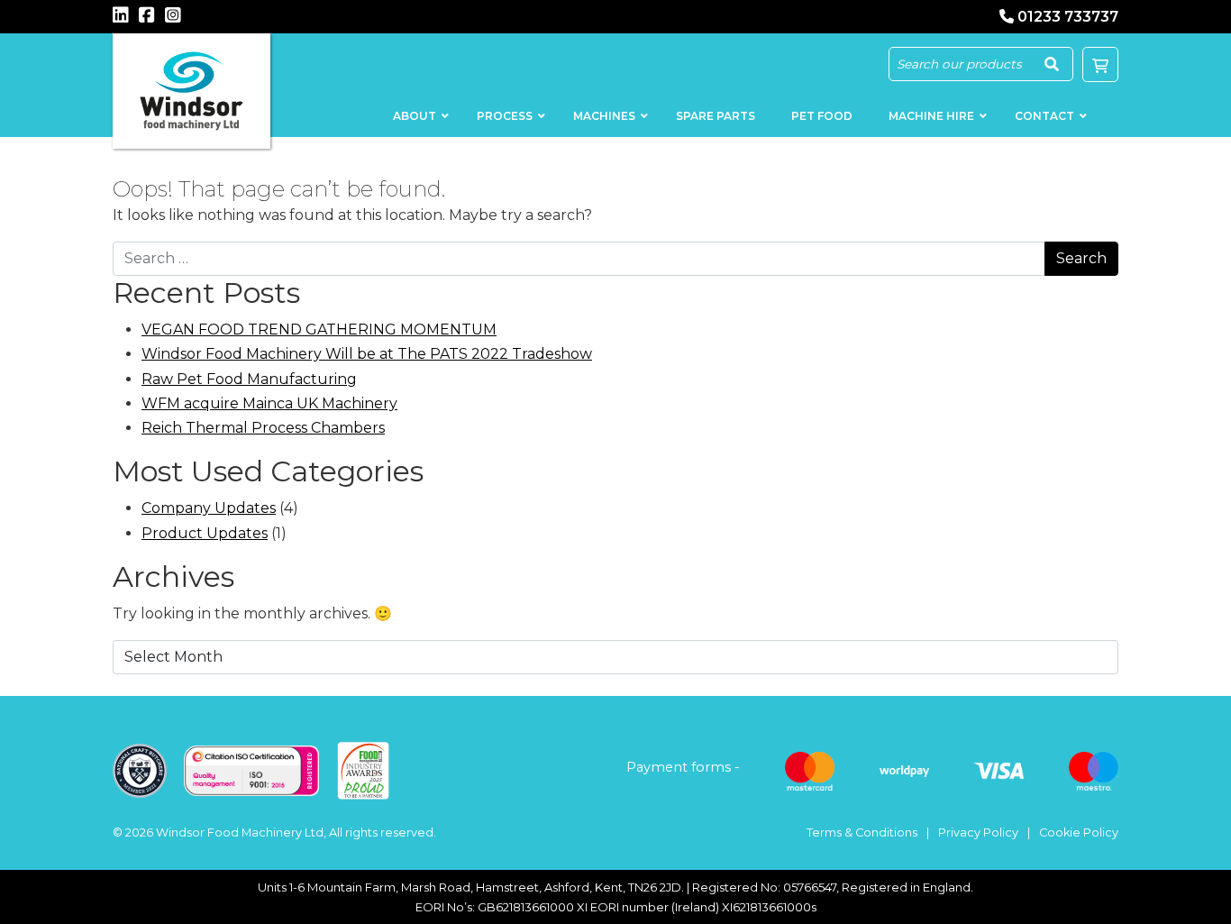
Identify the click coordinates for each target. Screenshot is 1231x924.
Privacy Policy (978, 832)
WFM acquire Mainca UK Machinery (269, 403)
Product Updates (204, 533)
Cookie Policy (1078, 832)
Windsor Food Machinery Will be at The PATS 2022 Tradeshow (366, 353)
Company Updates (208, 508)
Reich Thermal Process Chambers (263, 427)
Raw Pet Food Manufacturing (249, 379)
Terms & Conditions (862, 832)
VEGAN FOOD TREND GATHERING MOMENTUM (319, 329)
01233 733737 (1067, 16)
